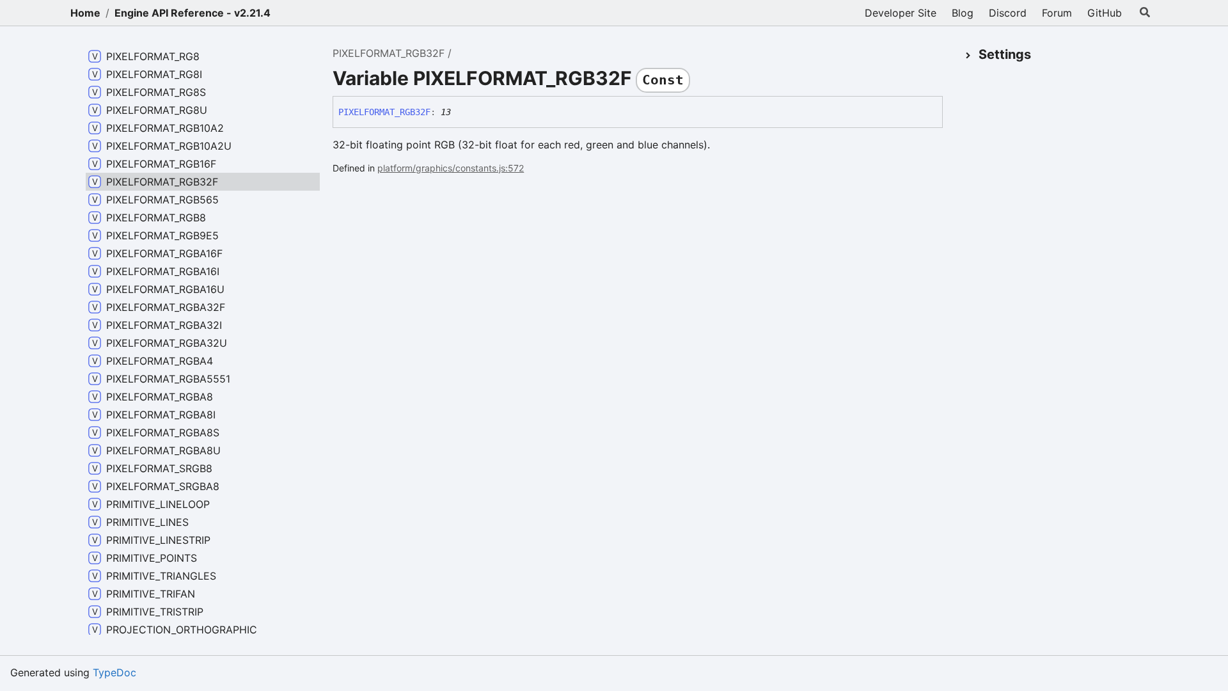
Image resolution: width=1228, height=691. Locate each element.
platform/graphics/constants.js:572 (450, 168)
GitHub (1104, 12)
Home (85, 12)
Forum (1057, 12)
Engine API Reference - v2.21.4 (192, 12)
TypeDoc (114, 672)
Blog (962, 12)
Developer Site (900, 12)
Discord (1008, 12)
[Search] (1145, 13)
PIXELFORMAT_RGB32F (389, 53)
